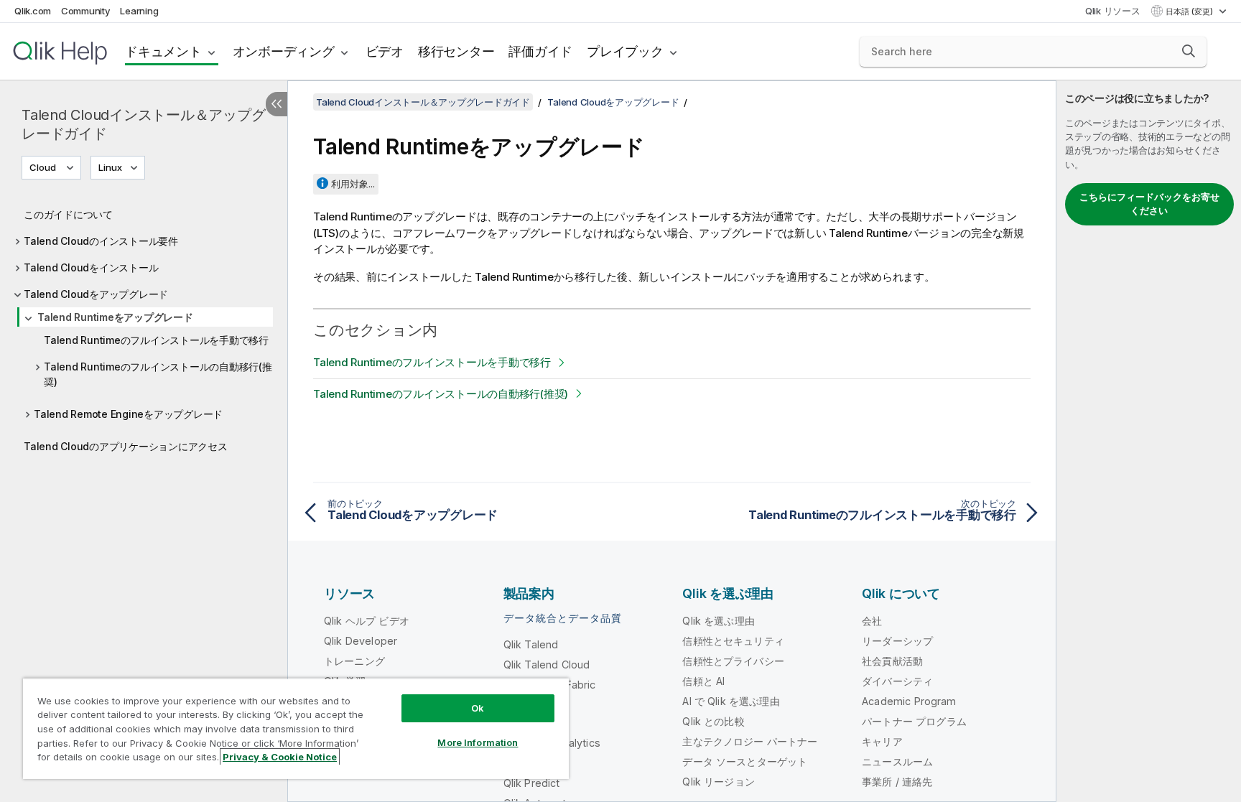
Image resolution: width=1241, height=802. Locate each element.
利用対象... (353, 184)
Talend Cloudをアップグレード (96, 294)
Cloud (42, 167)
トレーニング (354, 661)
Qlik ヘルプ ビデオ (366, 621)
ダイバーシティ (897, 681)
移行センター (456, 51)
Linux (110, 167)
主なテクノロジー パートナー (749, 741)
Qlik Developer (360, 641)
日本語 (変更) (1190, 11)
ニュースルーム (897, 761)
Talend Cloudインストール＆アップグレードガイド (143, 124)
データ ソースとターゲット (744, 761)
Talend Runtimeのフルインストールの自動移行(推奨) (158, 374)
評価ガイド (540, 51)
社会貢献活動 (892, 661)
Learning (139, 11)
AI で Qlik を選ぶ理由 (730, 701)
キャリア (882, 741)
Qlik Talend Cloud (546, 664)
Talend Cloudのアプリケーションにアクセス (126, 446)
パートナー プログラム (914, 721)
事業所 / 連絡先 (897, 781)
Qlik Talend (531, 644)
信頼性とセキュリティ (733, 641)
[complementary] (1148, 441)
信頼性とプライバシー (733, 661)
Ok (477, 708)
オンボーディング (284, 51)
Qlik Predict (531, 783)
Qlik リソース (1112, 11)
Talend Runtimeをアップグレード (115, 317)
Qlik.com (32, 11)
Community (86, 11)
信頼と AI (703, 681)
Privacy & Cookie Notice (280, 757)
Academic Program (909, 701)
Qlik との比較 (713, 721)
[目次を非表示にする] (276, 104)
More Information (477, 742)
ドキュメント (163, 51)
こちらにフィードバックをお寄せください (1149, 204)
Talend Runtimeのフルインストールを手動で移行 (156, 340)
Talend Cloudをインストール (91, 267)
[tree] (143, 327)
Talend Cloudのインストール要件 (101, 241)
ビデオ (385, 51)
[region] (296, 728)
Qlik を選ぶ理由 (718, 621)
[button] (1188, 51)
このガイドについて (68, 214)
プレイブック (625, 51)
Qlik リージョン (718, 781)
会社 (872, 621)
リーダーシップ (897, 641)
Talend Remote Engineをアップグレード (128, 414)
